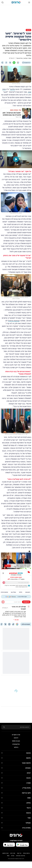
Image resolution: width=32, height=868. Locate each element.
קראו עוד (7, 565)
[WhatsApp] (14, 62)
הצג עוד (17, 619)
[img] (16, 202)
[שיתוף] (2, 62)
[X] (10, 62)
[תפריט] (29, 2)
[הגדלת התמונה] (28, 195)
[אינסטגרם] (9, 624)
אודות (12, 855)
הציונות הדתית (14, 320)
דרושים (16, 738)
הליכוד (12, 89)
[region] (16, 159)
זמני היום (12, 853)
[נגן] (16, 159)
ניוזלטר (16, 747)
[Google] (18, 62)
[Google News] (17, 624)
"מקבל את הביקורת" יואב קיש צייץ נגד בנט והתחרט (11, 114)
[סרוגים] (16, 835)
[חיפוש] (2, 2)
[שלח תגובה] (3, 602)
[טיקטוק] (13, 624)
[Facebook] (6, 62)
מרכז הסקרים (16, 735)
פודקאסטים (16, 744)
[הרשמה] (3, 582)
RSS (8, 855)
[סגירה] (3, 573)
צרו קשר (19, 853)
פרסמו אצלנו (26, 853)
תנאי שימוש (5, 853)
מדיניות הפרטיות (20, 855)
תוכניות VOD (16, 741)
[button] (29, 551)
